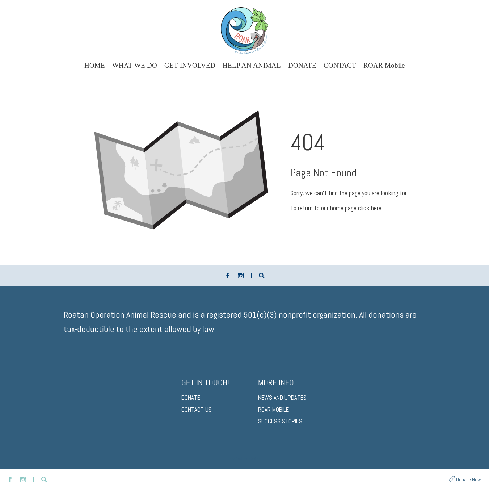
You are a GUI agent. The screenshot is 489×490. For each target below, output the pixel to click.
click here (369, 208)
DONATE (190, 398)
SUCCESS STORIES (280, 421)
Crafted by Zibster (244, 458)
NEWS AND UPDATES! (283, 398)
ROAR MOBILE (273, 410)
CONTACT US (196, 410)
